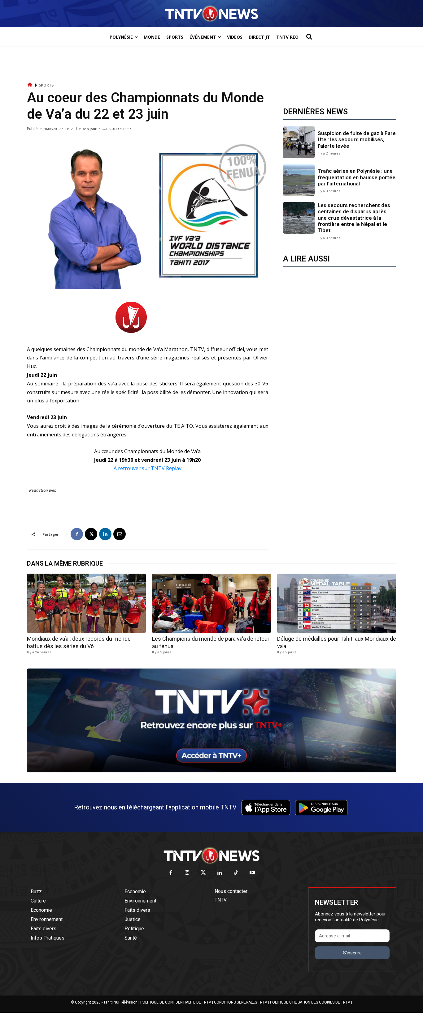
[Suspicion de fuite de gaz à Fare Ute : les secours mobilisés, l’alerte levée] (299, 142)
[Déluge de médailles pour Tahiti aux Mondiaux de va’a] (336, 603)
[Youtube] (252, 873)
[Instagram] (187, 873)
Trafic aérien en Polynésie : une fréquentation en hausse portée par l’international (356, 177)
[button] (309, 36)
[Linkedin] (105, 534)
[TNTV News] (211, 855)
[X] (91, 534)
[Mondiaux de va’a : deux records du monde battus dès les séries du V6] (86, 603)
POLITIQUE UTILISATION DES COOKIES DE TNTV (310, 1002)
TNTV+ (222, 900)
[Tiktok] (236, 873)
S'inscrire (352, 953)
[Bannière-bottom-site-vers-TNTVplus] (211, 771)
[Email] (119, 534)
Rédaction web (43, 490)
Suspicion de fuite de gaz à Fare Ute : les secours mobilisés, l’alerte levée (357, 139)
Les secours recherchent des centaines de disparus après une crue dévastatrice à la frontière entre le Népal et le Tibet (354, 218)
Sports (46, 85)
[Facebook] (77, 534)
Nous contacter (231, 891)
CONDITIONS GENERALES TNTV (240, 1002)
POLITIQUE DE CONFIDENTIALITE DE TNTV (175, 1002)
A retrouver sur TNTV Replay (147, 468)
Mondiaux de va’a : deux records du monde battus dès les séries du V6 (79, 642)
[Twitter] (203, 873)
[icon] (30, 85)
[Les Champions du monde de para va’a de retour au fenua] (211, 603)
